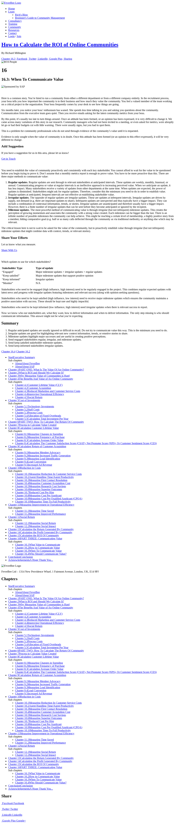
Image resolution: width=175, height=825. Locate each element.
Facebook (13, 803)
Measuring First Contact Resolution (41, 480)
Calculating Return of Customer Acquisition (37, 446)
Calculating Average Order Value (39, 440)
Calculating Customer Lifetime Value (33, 427)
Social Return (28, 397)
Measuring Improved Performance (40, 513)
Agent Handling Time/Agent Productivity (44, 477)
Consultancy (15, 20)
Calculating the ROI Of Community (33, 535)
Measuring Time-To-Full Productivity (43, 501)
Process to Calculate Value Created (32, 424)
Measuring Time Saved (34, 510)
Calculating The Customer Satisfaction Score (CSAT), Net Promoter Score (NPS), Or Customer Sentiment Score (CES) (86, 443)
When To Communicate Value (38, 550)
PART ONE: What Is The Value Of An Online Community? (46, 369)
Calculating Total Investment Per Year (41, 418)
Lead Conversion (30, 461)
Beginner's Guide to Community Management (40, 17)
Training (12, 24)
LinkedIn (12, 814)
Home (11, 8)
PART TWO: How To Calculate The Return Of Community (46, 421)
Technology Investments (34, 406)
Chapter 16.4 (8, 351)
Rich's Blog (21, 14)
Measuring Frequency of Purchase (40, 437)
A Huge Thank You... (30, 560)
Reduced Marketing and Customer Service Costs (47, 391)
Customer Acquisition (33, 388)
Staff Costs (27, 409)
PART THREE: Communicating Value (35, 538)
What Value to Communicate (37, 544)
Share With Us (9, 250)
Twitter (10, 809)
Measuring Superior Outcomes (38, 489)
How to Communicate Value (37, 547)
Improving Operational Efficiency (39, 394)
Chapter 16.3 (8, 58)
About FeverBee (27, 363)
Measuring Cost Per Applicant (38, 495)
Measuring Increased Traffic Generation (43, 455)
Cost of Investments (24, 400)
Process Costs (29, 412)
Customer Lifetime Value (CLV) (39, 384)
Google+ (14, 820)
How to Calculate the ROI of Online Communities (59, 44)
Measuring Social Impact (35, 526)
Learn (11, 11)
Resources (13, 30)
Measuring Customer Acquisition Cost (42, 483)
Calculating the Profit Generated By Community (40, 532)
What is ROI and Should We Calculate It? (36, 372)
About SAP (25, 366)
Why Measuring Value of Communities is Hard (39, 375)
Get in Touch (8, 158)
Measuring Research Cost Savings (40, 486)
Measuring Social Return (35, 523)
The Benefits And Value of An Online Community (40, 378)
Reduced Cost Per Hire (34, 492)
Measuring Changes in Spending (39, 434)
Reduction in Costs (24, 467)
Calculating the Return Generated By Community (41, 529)
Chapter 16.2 (23, 351)
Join (19, 36)
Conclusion (20, 556)
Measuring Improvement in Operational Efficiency (41, 504)
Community (14, 27)
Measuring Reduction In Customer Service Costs (48, 474)
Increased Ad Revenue (33, 464)
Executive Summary (21, 357)
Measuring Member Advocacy (37, 452)
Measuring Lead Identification (37, 458)
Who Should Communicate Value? (40, 553)
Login (11, 36)
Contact (12, 33)
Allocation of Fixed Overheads (38, 415)
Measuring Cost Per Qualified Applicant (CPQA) (48, 498)
